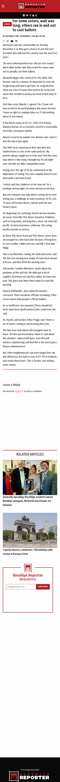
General (7, 24)
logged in (19, 391)
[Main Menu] (3, 6)
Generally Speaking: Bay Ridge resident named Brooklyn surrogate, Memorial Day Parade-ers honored (28, 501)
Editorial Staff (12, 36)
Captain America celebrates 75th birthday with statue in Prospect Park (27, 551)
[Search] (36, 15)
